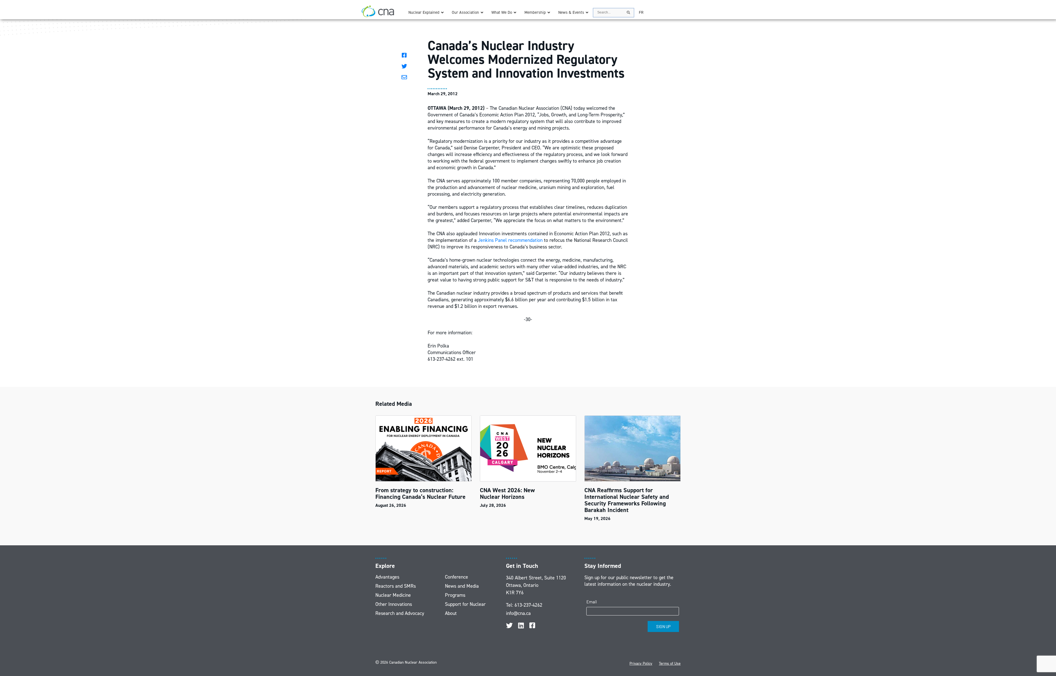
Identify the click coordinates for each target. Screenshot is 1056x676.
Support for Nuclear (465, 604)
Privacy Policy (640, 663)
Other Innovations (393, 604)
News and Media (462, 586)
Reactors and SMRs (395, 586)
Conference (456, 577)
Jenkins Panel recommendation (510, 240)
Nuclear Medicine (393, 595)
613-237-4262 (528, 605)
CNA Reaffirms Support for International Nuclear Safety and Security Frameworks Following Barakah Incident (626, 500)
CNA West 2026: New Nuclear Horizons (507, 493)
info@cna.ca (518, 613)
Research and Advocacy (399, 613)
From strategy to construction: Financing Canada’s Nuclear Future (421, 493)
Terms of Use (670, 663)
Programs (455, 595)
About (451, 613)
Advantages (387, 577)
